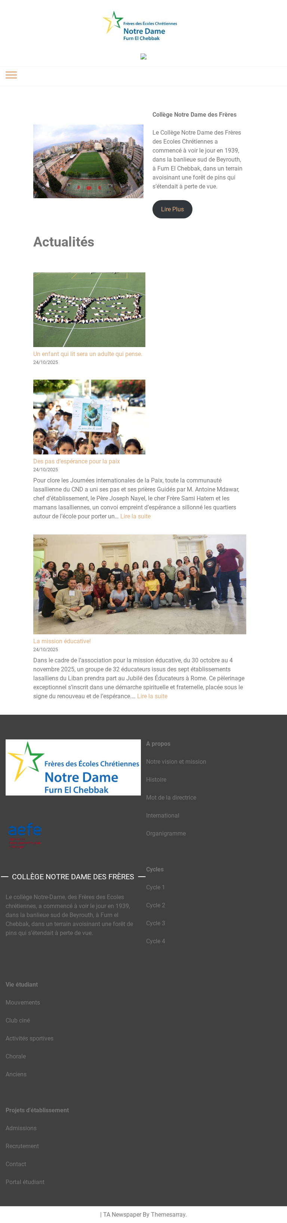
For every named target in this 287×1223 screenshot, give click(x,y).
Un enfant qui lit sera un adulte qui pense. (87, 354)
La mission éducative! (62, 641)
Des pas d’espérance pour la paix (76, 461)
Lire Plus (172, 209)
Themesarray (168, 1214)
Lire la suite (135, 516)
